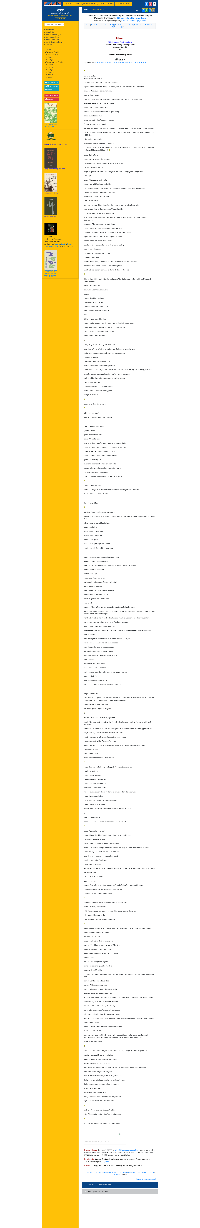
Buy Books (120, 4)
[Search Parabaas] (154, 4)
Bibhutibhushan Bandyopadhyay (131, 18)
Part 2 (97, 25)
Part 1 (93, 25)
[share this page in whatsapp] (146, 10)
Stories (50, 65)
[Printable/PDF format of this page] (153, 10)
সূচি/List (99, 4)
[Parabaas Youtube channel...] (150, 4)
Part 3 (102, 25)
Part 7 (121, 25)
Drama (50, 77)
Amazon (57, 244)
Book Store (50, 99)
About (128, 4)
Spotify (63, 244)
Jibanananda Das (52, 40)
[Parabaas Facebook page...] (146, 4)
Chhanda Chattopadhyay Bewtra (133, 21)
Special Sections (87, 4)
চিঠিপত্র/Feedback (52, 86)
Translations (94, 10)
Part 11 (142, 25)
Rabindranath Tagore (53, 35)
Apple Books (53, 246)
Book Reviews (53, 55)
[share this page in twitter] (143, 10)
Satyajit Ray (50, 32)
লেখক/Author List (52, 83)
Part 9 (131, 25)
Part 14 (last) (118, 27)
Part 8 (126, 25)
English (48, 50)
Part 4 (107, 25)
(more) (106, 1162)
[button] (120, 1185)
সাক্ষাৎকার (49, 45)
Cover (88, 25)
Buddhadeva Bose (52, 37)
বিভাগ (76, 4)
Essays (50, 60)
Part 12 (147, 25)
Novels (50, 75)
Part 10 (136, 25)
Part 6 (117, 25)
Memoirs (51, 57)
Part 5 (112, 25)
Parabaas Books (52, 95)
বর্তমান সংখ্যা (68, 4)
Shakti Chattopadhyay (54, 42)
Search (49, 90)
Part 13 (151, 1172)
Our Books (110, 4)
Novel (102, 10)
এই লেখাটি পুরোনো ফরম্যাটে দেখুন (146, 1179)
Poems (50, 67)
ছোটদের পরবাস (50, 30)
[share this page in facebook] (150, 10)
